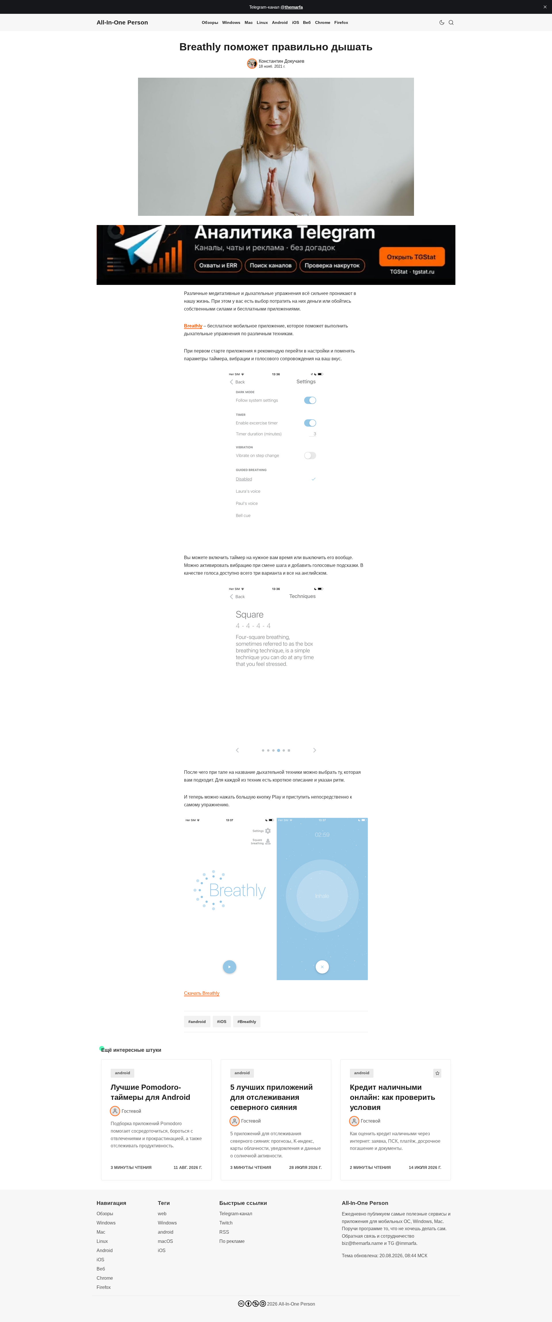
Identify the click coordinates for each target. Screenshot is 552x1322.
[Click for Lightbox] (276, 458)
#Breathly (246, 1021)
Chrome (322, 22)
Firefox (341, 22)
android (122, 1073)
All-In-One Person (297, 1304)
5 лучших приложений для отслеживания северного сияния (271, 1097)
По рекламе (232, 1241)
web (162, 1213)
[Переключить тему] (442, 22)
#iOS (221, 1021)
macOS (165, 1241)
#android (197, 1021)
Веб (307, 22)
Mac (249, 22)
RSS (224, 1232)
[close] (545, 7)
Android (280, 22)
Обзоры (210, 22)
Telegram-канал (235, 1213)
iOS (295, 22)
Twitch (226, 1222)
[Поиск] (451, 22)
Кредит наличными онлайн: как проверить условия (392, 1097)
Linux (262, 22)
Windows (231, 22)
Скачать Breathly (201, 993)
